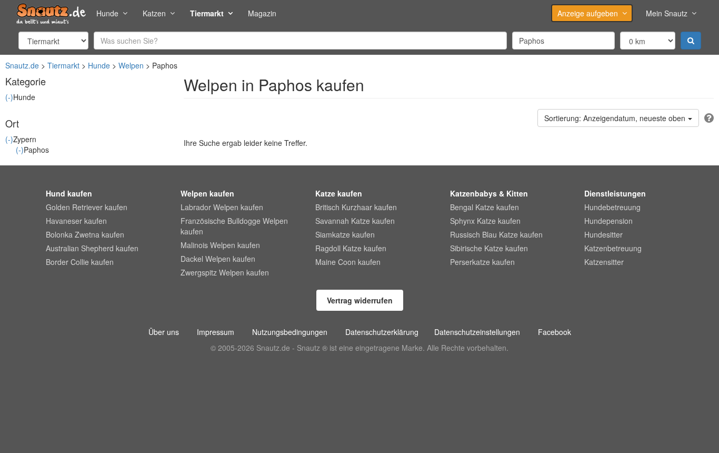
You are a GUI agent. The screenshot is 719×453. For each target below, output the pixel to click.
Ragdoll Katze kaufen (350, 248)
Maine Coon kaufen (348, 262)
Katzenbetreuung (613, 248)
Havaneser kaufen (76, 220)
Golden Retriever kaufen (86, 207)
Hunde (107, 13)
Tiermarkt (207, 13)
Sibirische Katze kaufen (489, 248)
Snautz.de (22, 65)
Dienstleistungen (615, 193)
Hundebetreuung (612, 207)
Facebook (554, 332)
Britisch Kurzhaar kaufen (356, 207)
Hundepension (608, 220)
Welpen (131, 65)
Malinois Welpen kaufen (220, 245)
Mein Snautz (666, 13)
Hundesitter (603, 234)
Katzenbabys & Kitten (489, 193)
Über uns (163, 332)
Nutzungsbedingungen (289, 332)
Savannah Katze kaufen (355, 220)
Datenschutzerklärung (381, 332)
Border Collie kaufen (80, 262)
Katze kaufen (338, 193)
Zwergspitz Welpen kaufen (225, 272)
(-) (9, 97)
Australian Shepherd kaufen (92, 248)
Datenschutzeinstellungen (477, 332)
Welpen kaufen (207, 193)
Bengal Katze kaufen (484, 207)
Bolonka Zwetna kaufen (85, 234)
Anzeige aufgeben (587, 13)
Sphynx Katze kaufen (485, 220)
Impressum (215, 332)
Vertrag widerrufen (360, 300)
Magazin (262, 13)
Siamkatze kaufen (345, 234)
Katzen (154, 13)
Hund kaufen (69, 193)
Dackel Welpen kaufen (218, 258)
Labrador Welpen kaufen (222, 207)
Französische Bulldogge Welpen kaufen (234, 226)
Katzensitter (604, 262)
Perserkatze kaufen (482, 262)
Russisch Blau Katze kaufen (496, 234)
